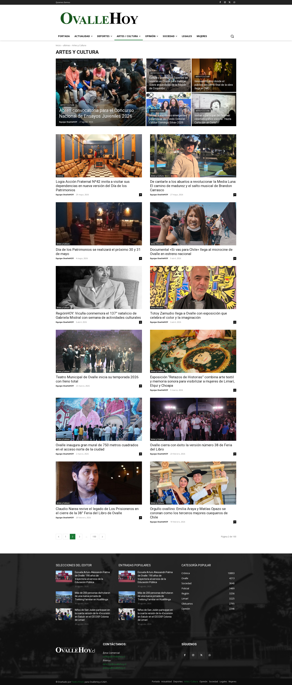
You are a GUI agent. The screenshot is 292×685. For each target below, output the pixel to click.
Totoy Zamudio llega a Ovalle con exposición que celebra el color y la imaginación (188, 315)
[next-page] (102, 536)
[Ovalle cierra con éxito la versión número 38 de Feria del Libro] (193, 419)
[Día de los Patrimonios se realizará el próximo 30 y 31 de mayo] (99, 223)
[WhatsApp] (234, 2)
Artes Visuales (157, 244)
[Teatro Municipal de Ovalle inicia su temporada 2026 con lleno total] (99, 351)
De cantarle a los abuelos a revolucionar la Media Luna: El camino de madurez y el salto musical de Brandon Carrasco (193, 186)
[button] (232, 36)
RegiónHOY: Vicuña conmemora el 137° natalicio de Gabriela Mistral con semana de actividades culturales (98, 315)
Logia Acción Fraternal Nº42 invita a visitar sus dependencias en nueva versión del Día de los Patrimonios (93, 186)
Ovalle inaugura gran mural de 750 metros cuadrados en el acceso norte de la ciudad (97, 447)
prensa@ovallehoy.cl (114, 667)
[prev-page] (59, 536)
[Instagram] (225, 2)
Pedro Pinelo (78, 681)
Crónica (60, 176)
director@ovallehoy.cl (114, 664)
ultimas (66, 45)
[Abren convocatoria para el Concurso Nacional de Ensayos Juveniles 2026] (101, 92)
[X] (230, 2)
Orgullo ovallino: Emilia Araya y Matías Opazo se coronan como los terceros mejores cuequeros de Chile (189, 513)
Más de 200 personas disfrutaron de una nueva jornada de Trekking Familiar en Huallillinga (92, 596)
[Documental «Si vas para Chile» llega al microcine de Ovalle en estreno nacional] (193, 223)
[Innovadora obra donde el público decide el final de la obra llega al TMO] (214, 75)
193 (94, 536)
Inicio (58, 45)
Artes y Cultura (67, 105)
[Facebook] (220, 2)
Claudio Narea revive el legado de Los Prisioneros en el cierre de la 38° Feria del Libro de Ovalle (97, 511)
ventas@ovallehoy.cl (114, 656)
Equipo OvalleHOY (65, 194)
